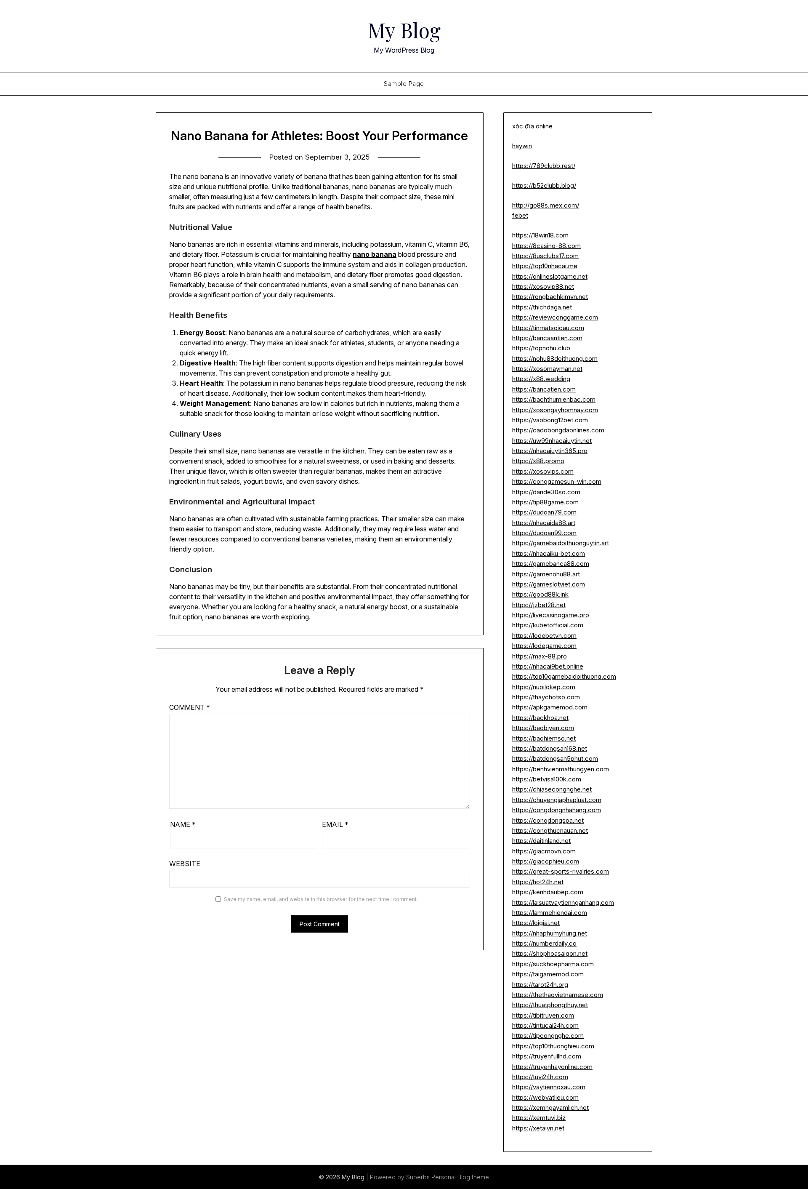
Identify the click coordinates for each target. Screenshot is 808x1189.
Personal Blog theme (460, 1177)
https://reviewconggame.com (555, 317)
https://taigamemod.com (548, 974)
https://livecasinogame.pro (550, 615)
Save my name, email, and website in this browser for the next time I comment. (321, 899)
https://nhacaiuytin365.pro (549, 451)
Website (184, 863)
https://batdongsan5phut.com (555, 758)
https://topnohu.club (541, 348)
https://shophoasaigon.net (549, 953)
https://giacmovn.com (544, 851)
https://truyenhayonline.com (552, 1067)
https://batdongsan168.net (549, 748)
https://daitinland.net (541, 841)
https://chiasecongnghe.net (552, 789)
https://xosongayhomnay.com (555, 410)
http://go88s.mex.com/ (545, 205)
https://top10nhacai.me (544, 266)
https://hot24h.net (537, 882)
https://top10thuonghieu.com (553, 1046)
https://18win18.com (540, 235)
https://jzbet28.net (539, 605)
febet (520, 215)
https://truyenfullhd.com (546, 1056)
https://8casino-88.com (546, 246)
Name (183, 824)
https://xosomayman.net (547, 369)
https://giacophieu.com (545, 861)
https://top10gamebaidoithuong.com (564, 676)
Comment (189, 707)
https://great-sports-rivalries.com (560, 871)
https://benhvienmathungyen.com (560, 769)
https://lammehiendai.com (549, 913)
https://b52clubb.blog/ (544, 185)
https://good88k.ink (540, 594)
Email (335, 824)
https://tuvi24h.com (540, 1077)
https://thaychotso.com (546, 697)
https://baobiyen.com (543, 728)
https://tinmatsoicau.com (548, 328)
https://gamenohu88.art (546, 574)
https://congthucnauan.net (550, 830)
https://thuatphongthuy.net (550, 1005)
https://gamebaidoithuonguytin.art (560, 543)
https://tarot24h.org (540, 985)
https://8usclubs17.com (545, 256)
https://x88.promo (538, 461)
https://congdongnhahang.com (556, 810)
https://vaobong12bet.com (550, 420)
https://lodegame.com (544, 646)
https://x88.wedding (541, 379)
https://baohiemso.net (544, 738)
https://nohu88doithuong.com (555, 359)
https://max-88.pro (539, 656)
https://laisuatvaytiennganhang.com (563, 902)
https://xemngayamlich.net (550, 1108)
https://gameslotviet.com (548, 584)
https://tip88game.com (545, 502)
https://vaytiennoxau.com (548, 1087)
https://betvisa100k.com (546, 779)
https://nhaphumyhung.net (549, 933)
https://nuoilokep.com (543, 687)
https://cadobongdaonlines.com (558, 430)
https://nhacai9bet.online (547, 666)
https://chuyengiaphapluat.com (556, 800)
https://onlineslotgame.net (549, 276)
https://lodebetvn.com (544, 636)
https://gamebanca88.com (550, 564)
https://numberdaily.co (544, 943)
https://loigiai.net (536, 923)
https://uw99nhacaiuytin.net (552, 441)
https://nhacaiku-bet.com (548, 553)
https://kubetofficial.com (547, 625)
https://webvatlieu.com (545, 1097)
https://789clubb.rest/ (543, 166)
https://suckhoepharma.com (553, 964)
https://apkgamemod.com (549, 707)
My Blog (404, 29)
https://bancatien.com (544, 389)
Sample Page (404, 84)
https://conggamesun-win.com (556, 481)
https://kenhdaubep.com (547, 892)
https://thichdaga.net (542, 307)
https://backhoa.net (540, 718)
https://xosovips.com (543, 471)
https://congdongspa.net (548, 820)
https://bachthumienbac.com (553, 399)
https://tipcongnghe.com (548, 1036)
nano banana (374, 254)
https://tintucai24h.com (545, 1025)
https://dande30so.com (546, 492)
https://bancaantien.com (547, 338)
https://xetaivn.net (538, 1128)
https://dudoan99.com (544, 533)
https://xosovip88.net (543, 287)
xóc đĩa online (532, 126)
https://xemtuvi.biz (539, 1118)
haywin (522, 146)
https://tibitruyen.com (543, 1015)
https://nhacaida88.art (543, 523)
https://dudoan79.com (544, 512)
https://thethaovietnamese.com (557, 995)
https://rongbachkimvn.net (550, 297)
